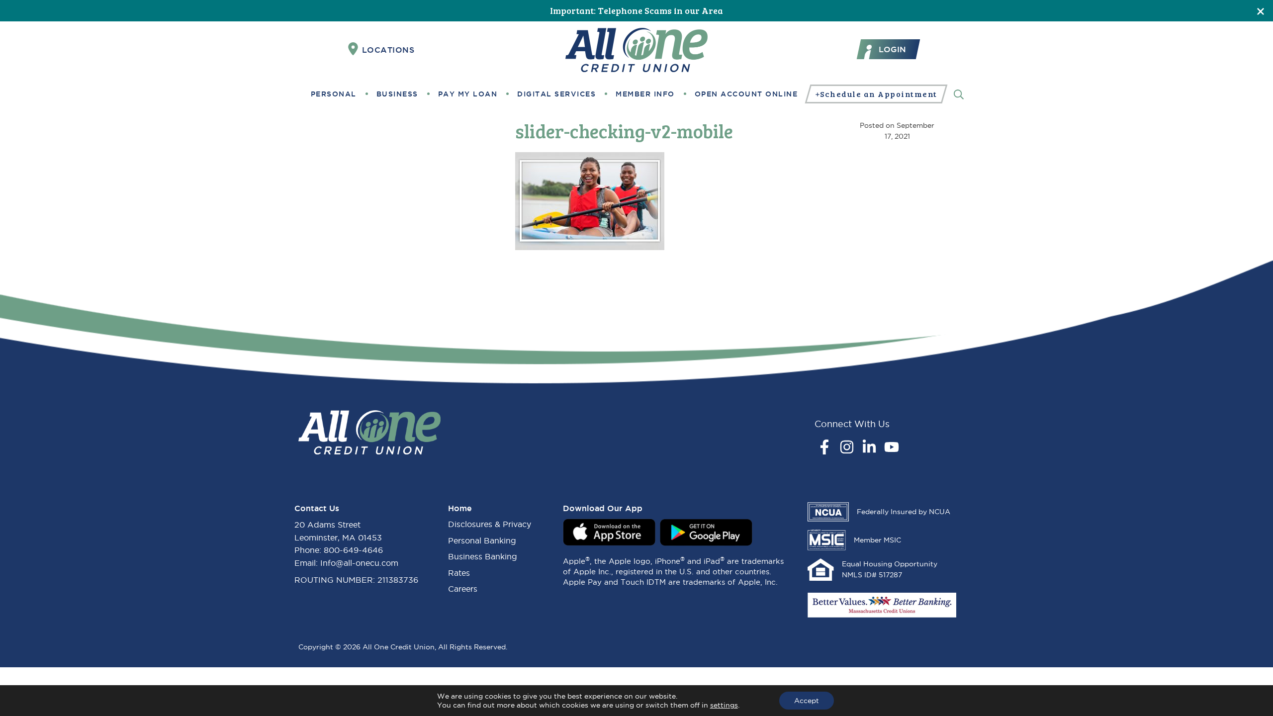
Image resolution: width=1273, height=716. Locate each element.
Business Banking (482, 556)
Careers (462, 588)
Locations (388, 49)
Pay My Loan (468, 94)
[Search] (959, 93)
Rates (459, 572)
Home (460, 508)
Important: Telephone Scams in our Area (636, 10)
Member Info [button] (645, 94)
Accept (806, 701)
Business (397, 94)
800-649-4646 (353, 549)
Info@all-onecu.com (359, 562)
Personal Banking (482, 540)
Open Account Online (746, 94)
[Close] (1261, 10)
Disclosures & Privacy (489, 524)
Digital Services (556, 94)
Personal (334, 94)
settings (724, 705)
